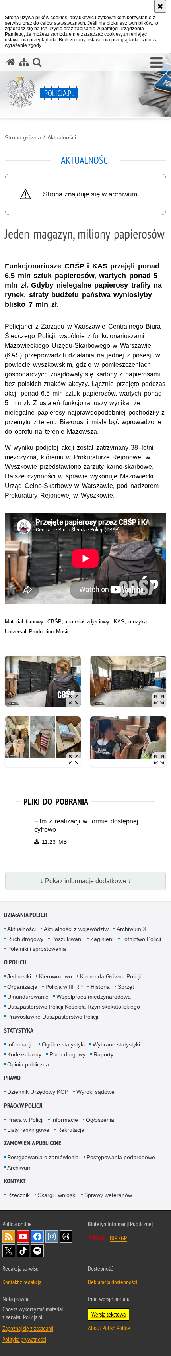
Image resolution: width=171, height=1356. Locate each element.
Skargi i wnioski (57, 1195)
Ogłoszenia (100, 1120)
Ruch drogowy (25, 939)
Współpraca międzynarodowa (93, 996)
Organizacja (22, 987)
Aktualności (61, 137)
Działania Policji (25, 915)
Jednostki (19, 976)
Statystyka (18, 1030)
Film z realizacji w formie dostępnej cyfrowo (86, 825)
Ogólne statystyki (63, 1044)
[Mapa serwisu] (24, 62)
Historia (100, 987)
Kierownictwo (55, 976)
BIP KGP (118, 1238)
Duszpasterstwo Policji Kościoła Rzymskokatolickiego (73, 1006)
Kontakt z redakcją (21, 1282)
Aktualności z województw (76, 929)
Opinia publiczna (28, 1064)
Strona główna (23, 137)
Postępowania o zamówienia (43, 1157)
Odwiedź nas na (23, 1236)
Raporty (103, 1054)
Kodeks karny (24, 1054)
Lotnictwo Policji (141, 939)
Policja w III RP (64, 987)
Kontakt (15, 1181)
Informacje (20, 1044)
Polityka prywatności (24, 1339)
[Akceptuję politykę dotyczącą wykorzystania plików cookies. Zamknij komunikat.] (160, 6)
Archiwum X (131, 929)
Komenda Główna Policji (110, 976)
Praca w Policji (23, 1105)
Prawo (12, 1078)
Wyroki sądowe (95, 1092)
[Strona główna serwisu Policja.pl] (10, 62)
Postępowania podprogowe (121, 1157)
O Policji (15, 962)
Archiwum (19, 1167)
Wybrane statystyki (116, 1044)
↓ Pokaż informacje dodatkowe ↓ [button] (85, 881)
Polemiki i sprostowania (36, 949)
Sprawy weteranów (108, 1195)
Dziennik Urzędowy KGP (37, 1092)
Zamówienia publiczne (32, 1143)
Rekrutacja (70, 1130)
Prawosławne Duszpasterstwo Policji (52, 1016)
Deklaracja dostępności (112, 1282)
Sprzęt (126, 987)
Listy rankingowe (28, 1130)
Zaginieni (101, 939)
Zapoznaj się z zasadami (27, 1328)
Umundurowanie (28, 996)
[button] (156, 63)
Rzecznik (18, 1195)
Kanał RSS (8, 1236)
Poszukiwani (66, 939)
